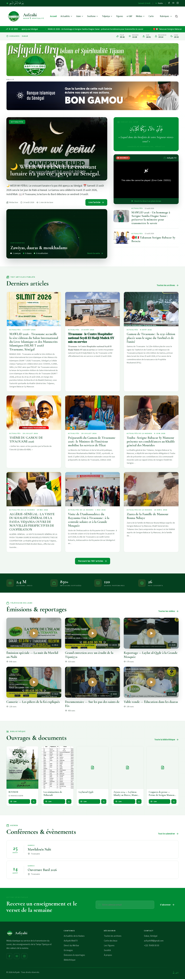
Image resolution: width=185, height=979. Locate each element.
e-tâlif (129, 16)
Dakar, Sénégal (150, 936)
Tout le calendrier (166, 833)
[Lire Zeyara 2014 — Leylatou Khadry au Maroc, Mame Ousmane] (127, 767)
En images (68, 950)
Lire (15, 801)
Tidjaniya (106, 16)
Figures (119, 16)
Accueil (53, 16)
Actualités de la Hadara (74, 936)
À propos (108, 955)
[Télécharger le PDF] (33, 801)
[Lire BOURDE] (22, 767)
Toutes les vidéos (166, 611)
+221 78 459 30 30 (151, 945)
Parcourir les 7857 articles (90, 561)
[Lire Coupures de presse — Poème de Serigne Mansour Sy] (162, 767)
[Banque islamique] (92, 96)
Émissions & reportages (74, 955)
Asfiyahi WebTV (71, 940)
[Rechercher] (176, 16)
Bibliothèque (69, 959)
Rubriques (164, 16)
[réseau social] (169, 3)
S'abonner (165, 904)
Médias (139, 16)
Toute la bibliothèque (164, 739)
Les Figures (109, 945)
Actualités (65, 16)
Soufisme (91, 16)
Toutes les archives (166, 285)
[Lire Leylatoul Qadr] (92, 767)
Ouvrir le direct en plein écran (147, 201)
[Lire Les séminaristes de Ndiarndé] (57, 767)
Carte (151, 16)
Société (107, 950)
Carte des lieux (110, 940)
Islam (78, 16)
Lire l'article (94, 202)
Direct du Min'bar (71, 945)
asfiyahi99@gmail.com (153, 940)
